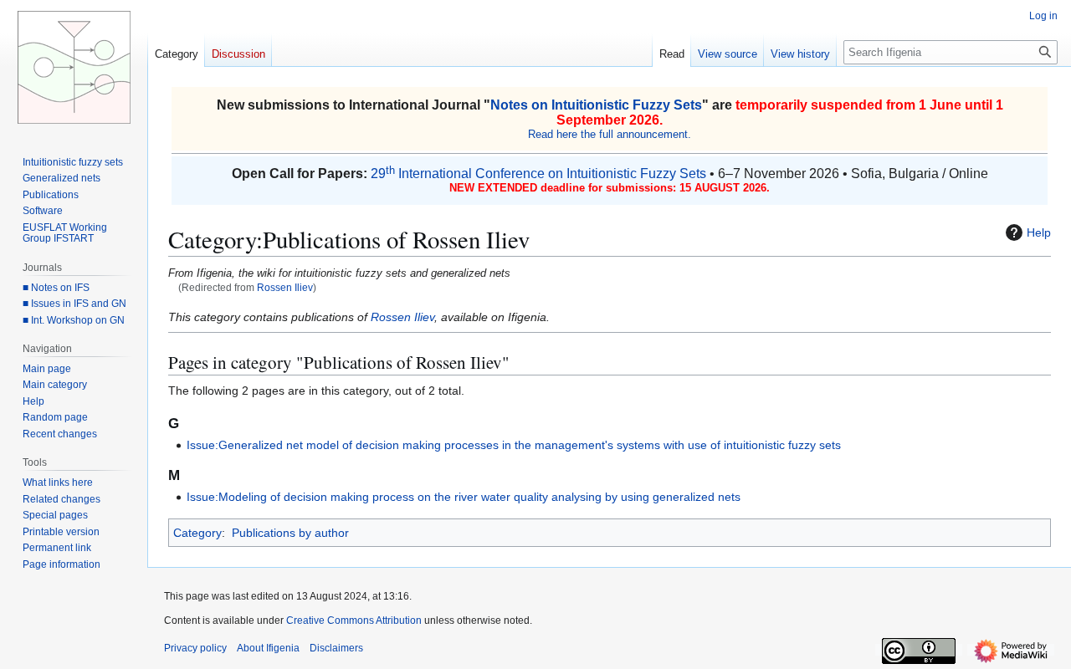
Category (197, 532)
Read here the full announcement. (609, 134)
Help (1039, 232)
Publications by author (290, 532)
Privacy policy (195, 648)
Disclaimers (336, 648)
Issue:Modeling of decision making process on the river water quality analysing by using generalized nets (463, 496)
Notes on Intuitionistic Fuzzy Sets (596, 105)
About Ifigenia (268, 648)
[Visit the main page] (74, 67)
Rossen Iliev (285, 287)
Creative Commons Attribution (354, 620)
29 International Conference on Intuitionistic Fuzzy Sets (538, 173)
